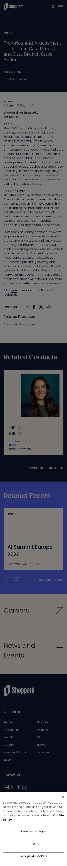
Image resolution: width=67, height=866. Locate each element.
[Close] (63, 797)
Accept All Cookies (33, 856)
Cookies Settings (33, 831)
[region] (33, 829)
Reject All (33, 844)
